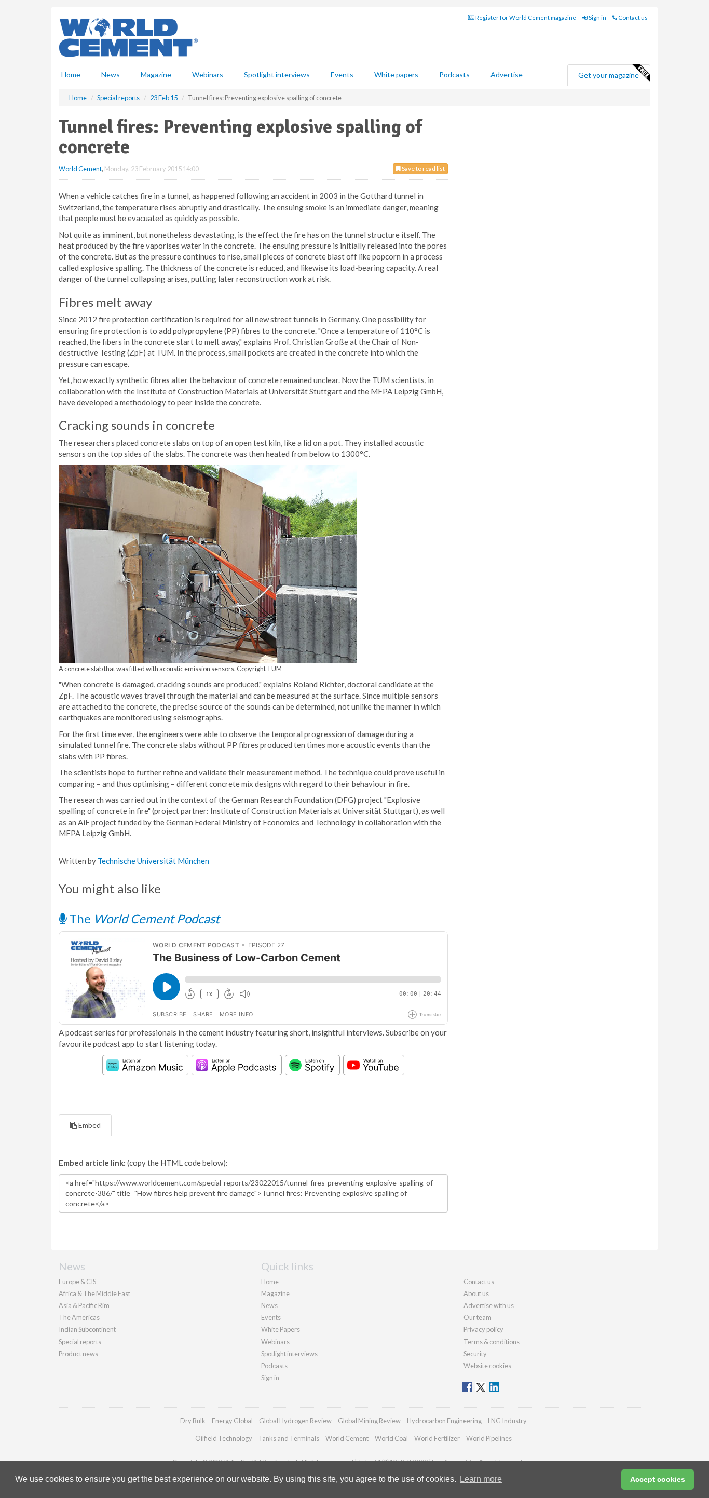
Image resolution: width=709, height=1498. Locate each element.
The (143, 918)
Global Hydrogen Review (295, 1421)
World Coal (391, 1438)
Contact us (632, 17)
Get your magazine (608, 75)
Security (475, 1354)
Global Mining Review (369, 1421)
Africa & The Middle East (94, 1293)
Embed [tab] (89, 1125)
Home (70, 74)
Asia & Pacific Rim (84, 1305)
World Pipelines (489, 1438)
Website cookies (487, 1365)
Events (342, 74)
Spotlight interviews (277, 74)
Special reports (80, 1342)
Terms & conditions (491, 1342)
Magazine (156, 74)
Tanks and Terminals (288, 1438)
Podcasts (454, 74)
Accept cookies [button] (657, 1479)
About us (476, 1293)
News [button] (110, 74)
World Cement (80, 169)
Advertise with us (488, 1305)
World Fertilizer (437, 1438)
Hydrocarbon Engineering (444, 1421)
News (269, 1305)
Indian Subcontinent (87, 1329)
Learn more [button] (481, 1479)
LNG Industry (507, 1421)
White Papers (280, 1329)
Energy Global (232, 1421)
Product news (78, 1354)
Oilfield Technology (223, 1438)
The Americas (79, 1317)
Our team (477, 1317)
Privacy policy (483, 1329)
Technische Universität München (153, 860)
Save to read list (423, 168)
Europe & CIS (77, 1281)
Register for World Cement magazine (525, 17)
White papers (396, 74)
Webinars (207, 74)
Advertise (506, 74)
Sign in (597, 17)
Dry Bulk (193, 1421)
